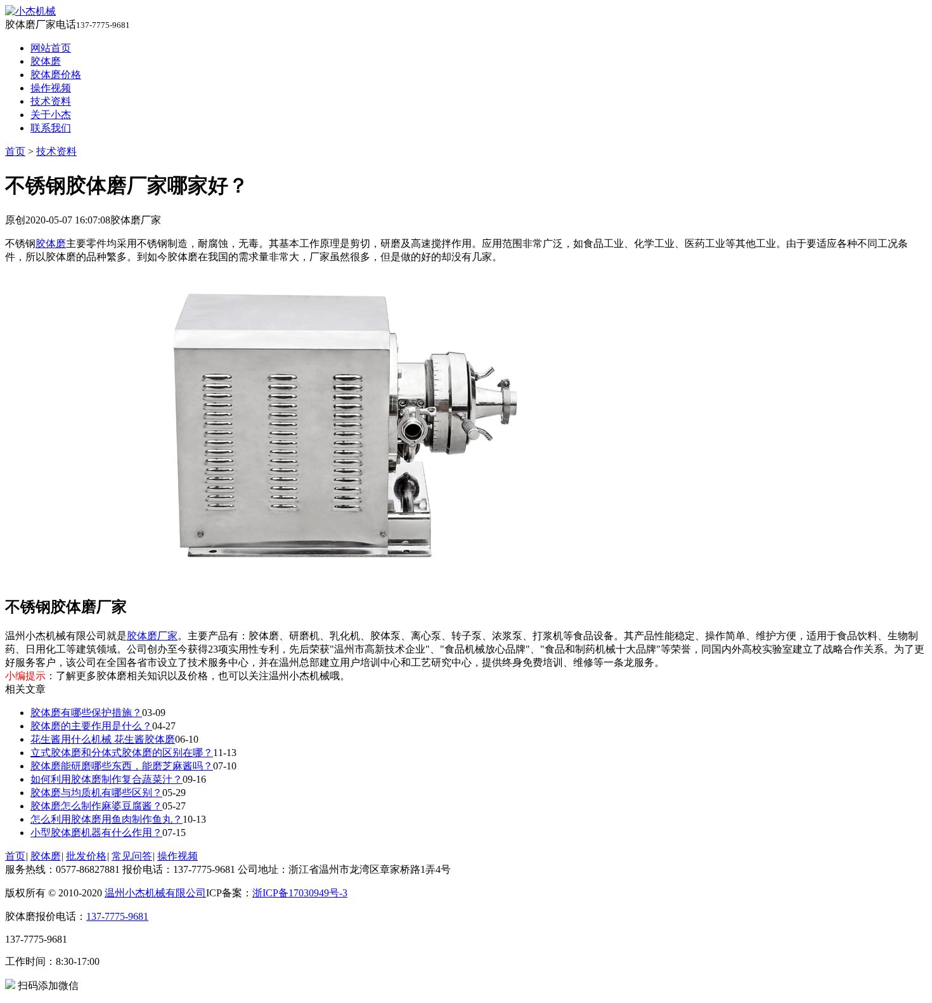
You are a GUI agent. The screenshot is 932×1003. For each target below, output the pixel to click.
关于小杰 (50, 114)
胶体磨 (45, 61)
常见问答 (132, 856)
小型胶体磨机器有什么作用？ (96, 832)
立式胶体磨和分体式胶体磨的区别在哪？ (121, 752)
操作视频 (50, 88)
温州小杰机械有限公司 (155, 892)
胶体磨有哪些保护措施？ (86, 712)
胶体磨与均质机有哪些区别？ (96, 792)
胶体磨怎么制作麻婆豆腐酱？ (96, 805)
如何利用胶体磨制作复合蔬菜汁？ (106, 779)
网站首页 (50, 48)
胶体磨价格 (55, 74)
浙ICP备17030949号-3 (299, 892)
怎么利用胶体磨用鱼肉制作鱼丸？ (106, 819)
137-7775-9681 (117, 916)
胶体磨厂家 (152, 635)
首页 (15, 151)
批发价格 (86, 856)
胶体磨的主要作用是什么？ (91, 726)
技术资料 (50, 101)
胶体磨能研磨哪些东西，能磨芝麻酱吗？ (121, 766)
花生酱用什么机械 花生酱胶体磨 (102, 739)
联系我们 (50, 128)
